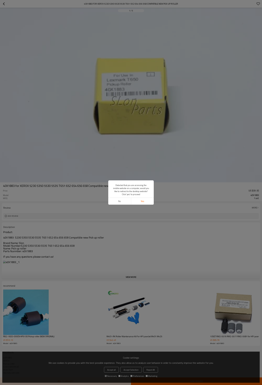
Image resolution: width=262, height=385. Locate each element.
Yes (142, 201)
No (119, 201)
